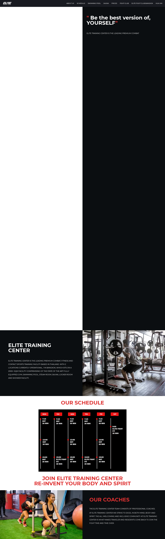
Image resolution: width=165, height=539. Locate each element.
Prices (114, 3)
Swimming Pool (94, 3)
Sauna (106, 3)
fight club (124, 3)
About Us (70, 3)
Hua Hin (159, 3)
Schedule (81, 3)
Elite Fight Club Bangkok (142, 3)
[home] (7, 3)
